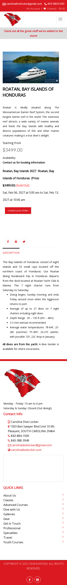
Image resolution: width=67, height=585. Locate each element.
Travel (7, 538)
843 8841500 (56, 4)
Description (11, 252)
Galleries (9, 514)
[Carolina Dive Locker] (12, 20)
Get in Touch (12, 523)
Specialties (10, 533)
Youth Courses (13, 542)
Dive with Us (11, 509)
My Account (33, 9)
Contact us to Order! (18, 210)
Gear (6, 519)
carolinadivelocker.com (26, 450)
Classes (8, 500)
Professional (11, 528)
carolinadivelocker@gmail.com (24, 4)
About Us (9, 495)
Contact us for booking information (24, 162)
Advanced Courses (15, 505)
